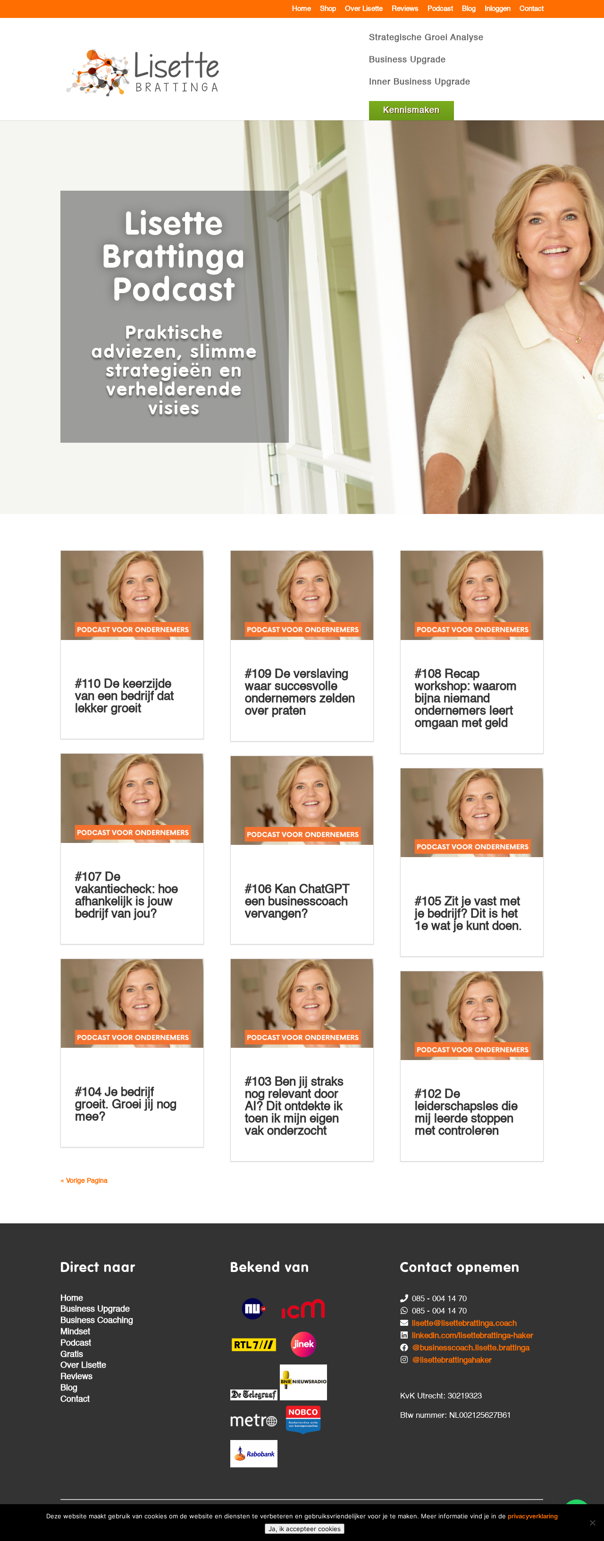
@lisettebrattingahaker (452, 1360)
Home (301, 8)
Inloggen (498, 8)
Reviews (405, 8)
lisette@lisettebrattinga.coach (464, 1324)
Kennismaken (411, 110)
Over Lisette (364, 8)
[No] (592, 1522)
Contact (532, 8)
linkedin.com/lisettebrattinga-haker (472, 1336)
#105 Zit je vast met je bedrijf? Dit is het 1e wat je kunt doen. (468, 914)
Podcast (440, 8)
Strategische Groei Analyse (426, 38)
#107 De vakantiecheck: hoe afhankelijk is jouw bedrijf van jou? (126, 895)
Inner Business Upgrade (419, 82)
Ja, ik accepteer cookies (304, 1529)
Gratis (71, 1354)
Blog (469, 8)
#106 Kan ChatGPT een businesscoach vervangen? (297, 902)
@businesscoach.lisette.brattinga (470, 1348)
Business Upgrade (407, 60)
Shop (328, 8)
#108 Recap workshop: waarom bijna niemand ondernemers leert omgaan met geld (466, 699)
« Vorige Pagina (84, 1181)
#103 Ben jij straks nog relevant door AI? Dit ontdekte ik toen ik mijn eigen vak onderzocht (294, 1106)
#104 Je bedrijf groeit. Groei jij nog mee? (125, 1104)
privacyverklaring (533, 1516)
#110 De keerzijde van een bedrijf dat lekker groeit (124, 696)
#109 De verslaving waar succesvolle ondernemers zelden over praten (300, 692)
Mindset (75, 1332)
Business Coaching (96, 1320)
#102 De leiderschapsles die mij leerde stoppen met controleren (466, 1112)
